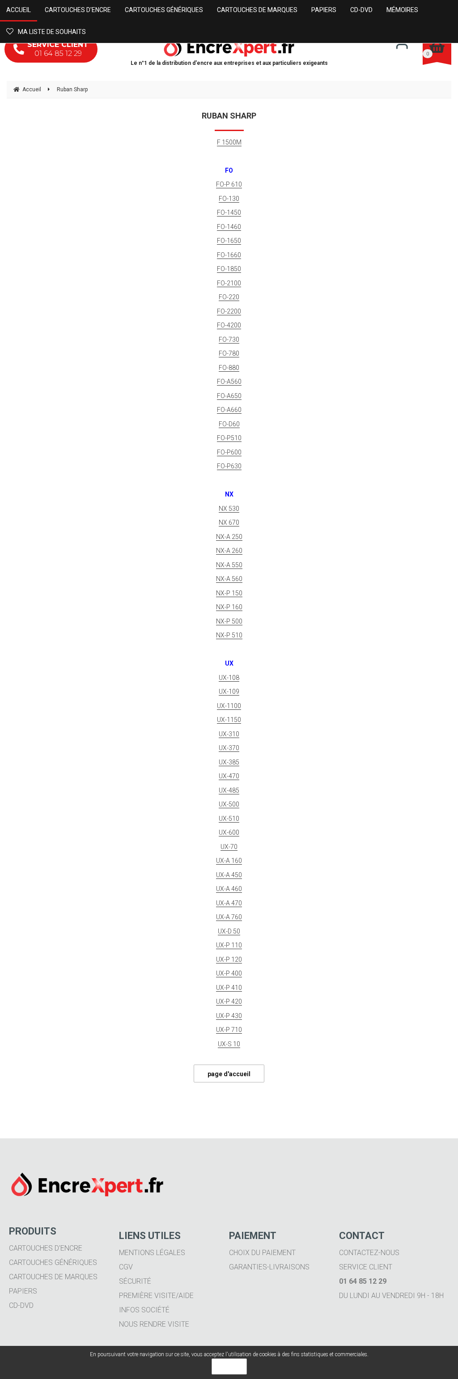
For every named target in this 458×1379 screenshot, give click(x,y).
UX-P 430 (229, 1015)
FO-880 (229, 367)
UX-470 (229, 776)
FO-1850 (229, 268)
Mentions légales (152, 1252)
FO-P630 (229, 466)
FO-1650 (229, 240)
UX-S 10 (229, 1044)
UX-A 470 (229, 903)
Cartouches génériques (53, 1262)
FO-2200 (229, 311)
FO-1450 (229, 212)
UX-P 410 (229, 987)
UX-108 (229, 677)
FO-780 (229, 353)
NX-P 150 (229, 593)
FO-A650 (229, 395)
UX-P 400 (229, 973)
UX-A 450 (229, 874)
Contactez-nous (369, 1252)
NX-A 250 (229, 536)
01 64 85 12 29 (58, 49)
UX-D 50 (229, 931)
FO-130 (229, 198)
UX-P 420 (229, 1001)
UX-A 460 (229, 888)
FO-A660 (229, 409)
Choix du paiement (262, 1252)
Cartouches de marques (53, 1277)
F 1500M (229, 142)
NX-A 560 (229, 578)
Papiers (23, 1291)
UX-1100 (229, 705)
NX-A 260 (229, 550)
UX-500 (229, 804)
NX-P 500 (229, 621)
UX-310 (229, 734)
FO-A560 (229, 381)
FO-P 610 (229, 184)
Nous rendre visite (154, 1324)
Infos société (144, 1310)
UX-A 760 (229, 917)
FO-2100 (229, 283)
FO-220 (229, 297)
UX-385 (229, 762)
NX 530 (229, 508)
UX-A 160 (229, 860)
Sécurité (135, 1281)
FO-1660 (229, 255)
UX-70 (229, 846)
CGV (126, 1267)
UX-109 (229, 691)
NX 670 (229, 522)
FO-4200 (229, 325)
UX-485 (229, 790)
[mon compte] (402, 45)
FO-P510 (229, 437)
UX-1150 (229, 719)
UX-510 (229, 818)
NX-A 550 (229, 565)
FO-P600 (229, 452)
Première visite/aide (156, 1295)
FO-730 (229, 339)
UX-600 (229, 832)
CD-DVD (21, 1305)
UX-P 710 (229, 1029)
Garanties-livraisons (269, 1267)
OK (229, 1366)
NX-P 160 (229, 607)
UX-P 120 (229, 959)
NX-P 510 (229, 635)
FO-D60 (229, 424)
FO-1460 (229, 226)
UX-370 (229, 747)
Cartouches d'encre (45, 1248)
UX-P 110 (229, 945)
